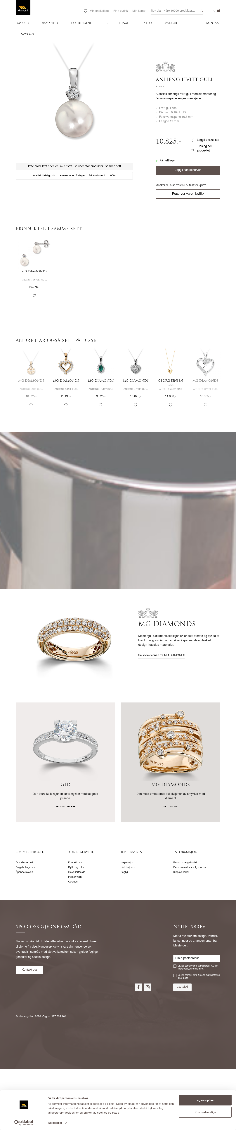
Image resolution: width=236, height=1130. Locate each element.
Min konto (138, 11)
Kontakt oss (75, 863)
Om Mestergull (24, 863)
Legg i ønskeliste (208, 140)
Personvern (75, 877)
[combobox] (177, 11)
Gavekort (171, 23)
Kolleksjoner (128, 867)
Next (205, 381)
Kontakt (212, 25)
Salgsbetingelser (25, 867)
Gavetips (27, 34)
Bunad (124, 23)
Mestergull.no (26, 1016)
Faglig (124, 872)
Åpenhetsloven (24, 872)
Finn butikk (120, 11)
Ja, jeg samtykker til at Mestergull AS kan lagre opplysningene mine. (198, 967)
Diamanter (49, 23)
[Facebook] (138, 987)
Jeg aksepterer (205, 1100)
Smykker (22, 23)
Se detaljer (55, 1122)
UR (105, 23)
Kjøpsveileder (181, 872)
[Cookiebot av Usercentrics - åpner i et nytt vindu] (24, 1123)
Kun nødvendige (205, 1112)
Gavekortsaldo (76, 872)
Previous (31, 381)
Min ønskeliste (99, 11)
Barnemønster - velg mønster (190, 867)
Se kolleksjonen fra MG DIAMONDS (161, 655)
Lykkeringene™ (80, 23)
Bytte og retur (76, 867)
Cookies (73, 882)
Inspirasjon (127, 863)
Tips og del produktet (204, 148)
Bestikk (146, 23)
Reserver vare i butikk (188, 194)
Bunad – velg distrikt (185, 863)
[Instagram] (147, 987)
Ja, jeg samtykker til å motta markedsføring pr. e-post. (199, 976)
